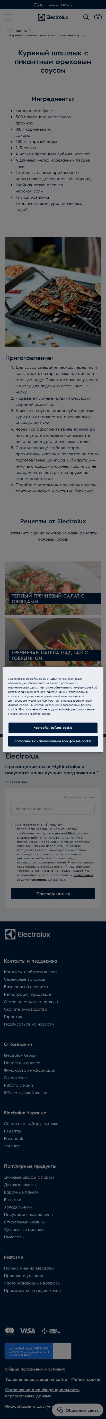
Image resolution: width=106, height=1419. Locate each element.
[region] (53, 709)
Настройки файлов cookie (53, 727)
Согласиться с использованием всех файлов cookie (53, 741)
